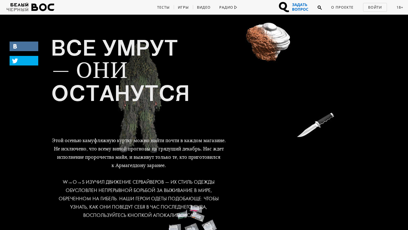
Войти (375, 7)
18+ (400, 7)
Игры (183, 7)
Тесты (163, 7)
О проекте (342, 7)
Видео (204, 7)
